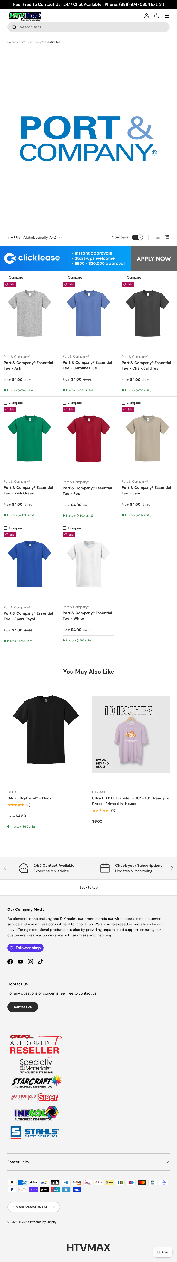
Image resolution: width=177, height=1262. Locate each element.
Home (11, 42)
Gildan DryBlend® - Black (29, 798)
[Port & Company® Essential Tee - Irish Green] (29, 441)
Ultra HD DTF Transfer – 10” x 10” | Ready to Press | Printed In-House (130, 801)
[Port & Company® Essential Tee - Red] (88, 441)
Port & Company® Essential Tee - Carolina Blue (87, 365)
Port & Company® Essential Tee (39, 42)
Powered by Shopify (43, 1222)
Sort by (14, 237)
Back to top (89, 887)
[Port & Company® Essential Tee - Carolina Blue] (88, 316)
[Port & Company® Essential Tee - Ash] (29, 316)
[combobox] (88, 27)
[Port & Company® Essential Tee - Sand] (147, 441)
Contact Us (23, 1007)
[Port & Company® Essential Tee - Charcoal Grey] (147, 316)
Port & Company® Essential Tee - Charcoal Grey (146, 365)
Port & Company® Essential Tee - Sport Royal (28, 616)
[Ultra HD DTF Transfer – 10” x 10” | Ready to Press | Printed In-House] (131, 734)
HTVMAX (23, 1222)
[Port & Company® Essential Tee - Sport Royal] (29, 566)
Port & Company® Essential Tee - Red (87, 491)
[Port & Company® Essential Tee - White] (88, 566)
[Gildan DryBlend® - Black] (46, 734)
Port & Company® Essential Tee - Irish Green (28, 490)
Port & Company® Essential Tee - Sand (146, 490)
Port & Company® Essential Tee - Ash (28, 365)
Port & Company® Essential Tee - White (87, 615)
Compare (120, 237)
